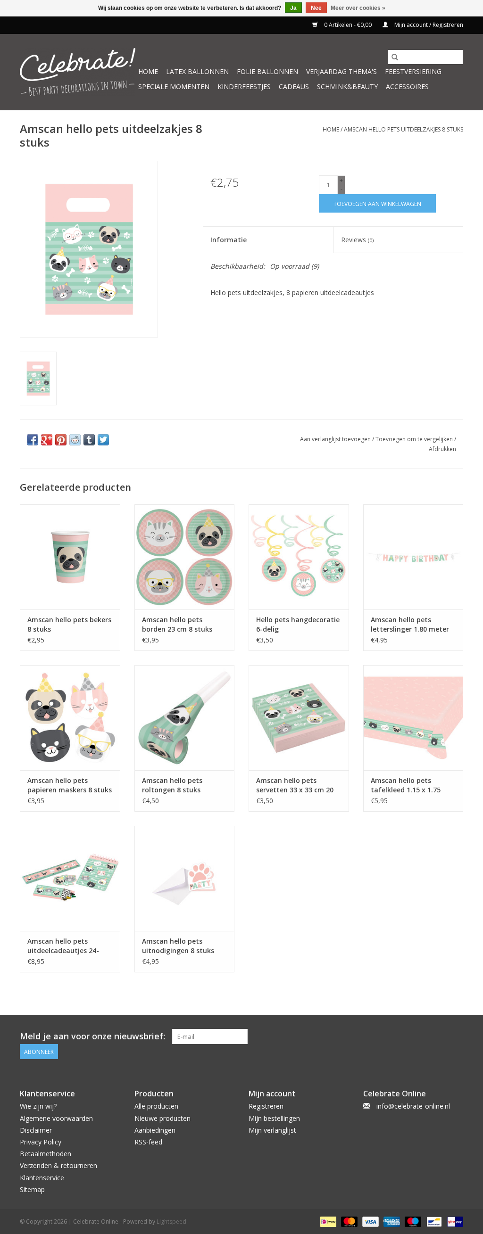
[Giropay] (453, 1221)
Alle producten (156, 1106)
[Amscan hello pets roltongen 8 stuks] (184, 717)
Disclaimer (36, 1130)
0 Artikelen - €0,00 (348, 25)
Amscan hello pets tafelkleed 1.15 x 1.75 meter (406, 785)
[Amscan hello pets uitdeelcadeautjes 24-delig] (70, 878)
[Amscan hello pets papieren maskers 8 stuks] (70, 717)
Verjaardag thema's (341, 71)
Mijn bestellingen (274, 1118)
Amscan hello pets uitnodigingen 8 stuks (178, 946)
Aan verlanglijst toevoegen (336, 439)
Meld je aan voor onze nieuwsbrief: (92, 1036)
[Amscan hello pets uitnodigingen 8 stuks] (184, 878)
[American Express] (390, 1221)
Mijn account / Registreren (428, 25)
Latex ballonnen (197, 71)
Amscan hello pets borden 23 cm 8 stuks (177, 624)
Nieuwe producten (162, 1118)
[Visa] (369, 1221)
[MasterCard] (348, 1221)
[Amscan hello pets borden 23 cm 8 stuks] (184, 556)
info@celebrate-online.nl (413, 1106)
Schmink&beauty (347, 86)
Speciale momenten (173, 86)
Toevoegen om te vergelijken (414, 439)
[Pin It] (61, 439)
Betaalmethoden (45, 1153)
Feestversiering (413, 71)
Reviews (357, 239)
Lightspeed (171, 1222)
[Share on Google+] (46, 439)
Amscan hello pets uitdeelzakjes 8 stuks (403, 129)
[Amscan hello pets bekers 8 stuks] (70, 556)
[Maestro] (412, 1221)
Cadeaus (294, 86)
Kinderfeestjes (244, 86)
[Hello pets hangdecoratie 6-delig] (299, 556)
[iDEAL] (327, 1221)
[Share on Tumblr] (89, 439)
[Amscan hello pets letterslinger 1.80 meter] (413, 556)
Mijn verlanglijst (272, 1130)
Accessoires (407, 86)
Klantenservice (42, 1177)
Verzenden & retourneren (58, 1165)
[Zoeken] (395, 57)
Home (148, 71)
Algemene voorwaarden (56, 1118)
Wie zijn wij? (38, 1106)
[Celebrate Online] (77, 72)
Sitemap (32, 1189)
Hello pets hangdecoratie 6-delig (298, 624)
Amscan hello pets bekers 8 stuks (69, 624)
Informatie (228, 239)
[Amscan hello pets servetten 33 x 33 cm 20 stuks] (299, 717)
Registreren (266, 1106)
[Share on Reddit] (75, 439)
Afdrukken (442, 449)
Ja (293, 8)
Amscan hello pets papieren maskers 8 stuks (69, 785)
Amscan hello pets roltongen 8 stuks (172, 785)
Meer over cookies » (358, 8)
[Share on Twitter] (103, 439)
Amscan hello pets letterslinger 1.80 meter (410, 624)
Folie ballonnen (267, 71)
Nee (316, 8)
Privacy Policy (40, 1141)
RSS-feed (148, 1141)
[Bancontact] (433, 1221)
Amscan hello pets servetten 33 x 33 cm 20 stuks (294, 785)
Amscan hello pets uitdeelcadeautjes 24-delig (63, 946)
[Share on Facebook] (32, 439)
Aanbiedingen (154, 1130)
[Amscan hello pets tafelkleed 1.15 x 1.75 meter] (413, 717)
